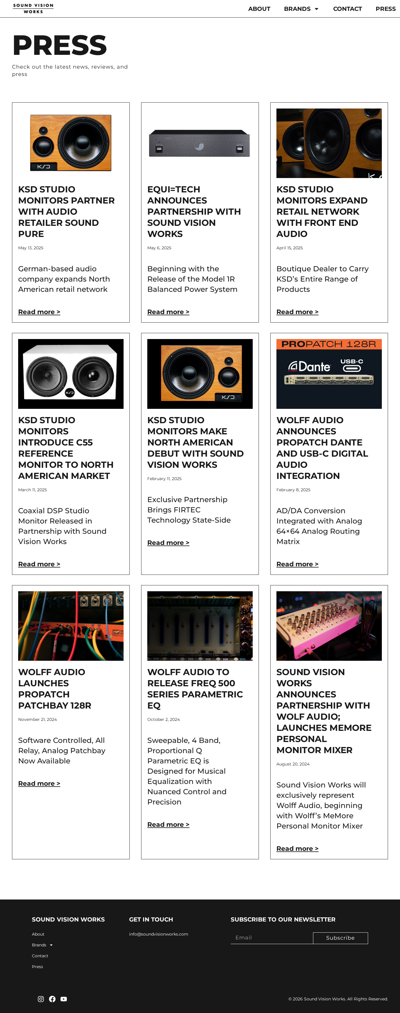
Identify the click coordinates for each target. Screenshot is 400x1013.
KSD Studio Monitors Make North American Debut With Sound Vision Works (195, 442)
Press (386, 8)
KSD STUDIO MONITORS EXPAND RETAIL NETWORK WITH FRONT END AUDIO (322, 211)
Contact (347, 8)
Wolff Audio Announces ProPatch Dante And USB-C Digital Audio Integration (322, 448)
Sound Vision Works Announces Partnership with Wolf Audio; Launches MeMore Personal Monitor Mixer (324, 711)
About (259, 8)
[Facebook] (52, 999)
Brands (297, 8)
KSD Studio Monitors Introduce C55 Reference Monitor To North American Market (66, 448)
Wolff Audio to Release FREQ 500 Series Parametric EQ (195, 689)
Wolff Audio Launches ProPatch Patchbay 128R (54, 689)
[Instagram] (40, 999)
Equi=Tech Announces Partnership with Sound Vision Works (194, 211)
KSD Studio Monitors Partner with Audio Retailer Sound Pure (66, 211)
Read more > (39, 312)
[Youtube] (63, 999)
